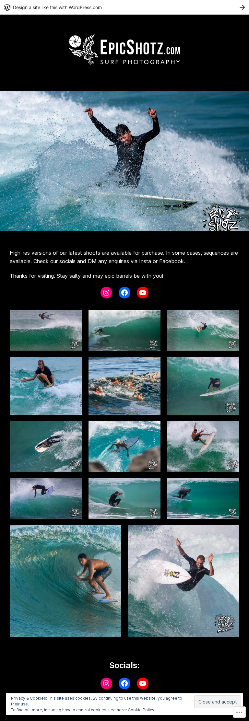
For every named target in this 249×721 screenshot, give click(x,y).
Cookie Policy (141, 709)
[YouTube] (142, 292)
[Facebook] (124, 292)
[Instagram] (106, 292)
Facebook (171, 261)
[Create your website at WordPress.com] (124, 7)
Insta (145, 261)
